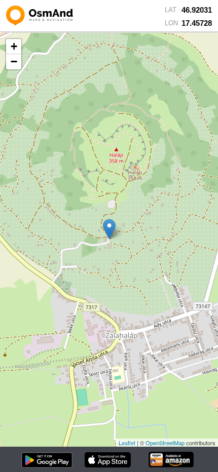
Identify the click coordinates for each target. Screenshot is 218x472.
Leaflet (127, 443)
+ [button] (14, 46)
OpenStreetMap (165, 443)
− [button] (14, 61)
